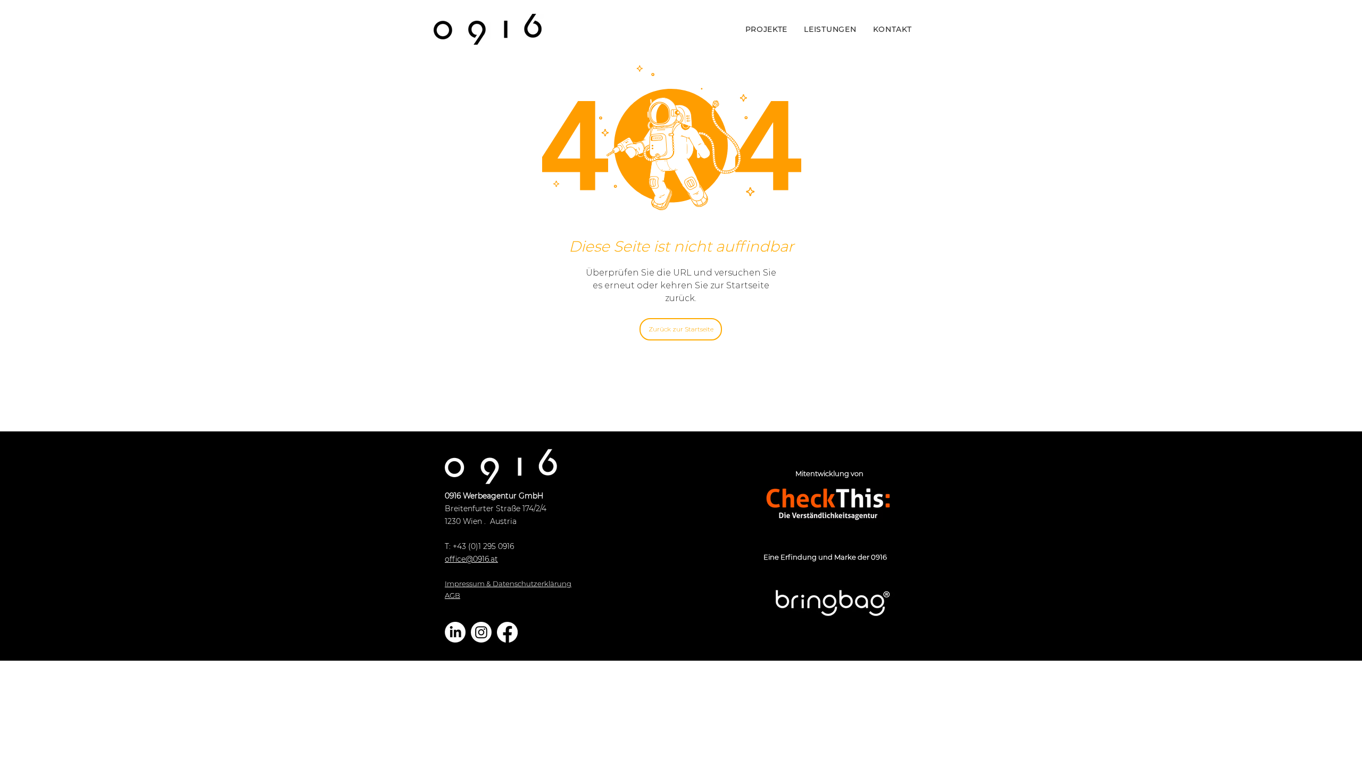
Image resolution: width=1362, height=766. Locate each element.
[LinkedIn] (455, 632)
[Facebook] (507, 632)
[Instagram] (481, 632)
